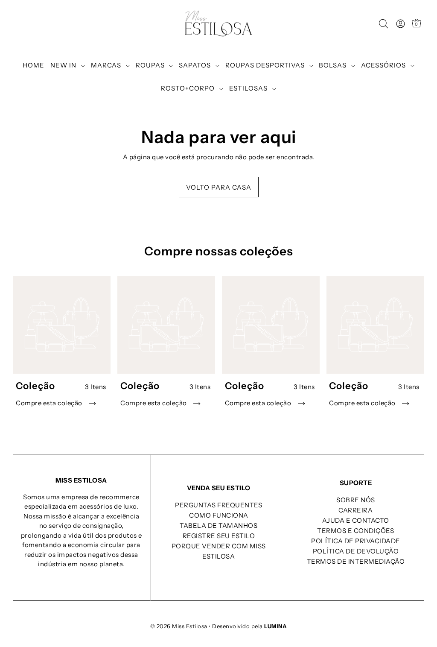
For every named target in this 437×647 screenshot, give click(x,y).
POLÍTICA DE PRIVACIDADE (355, 541)
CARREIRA (355, 510)
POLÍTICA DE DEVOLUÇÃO (356, 551)
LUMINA (275, 626)
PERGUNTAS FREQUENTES (218, 505)
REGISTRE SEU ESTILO (219, 536)
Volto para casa (218, 187)
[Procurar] (383, 24)
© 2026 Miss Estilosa (178, 626)
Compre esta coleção (50, 403)
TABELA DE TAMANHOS (218, 525)
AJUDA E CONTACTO (355, 520)
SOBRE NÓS (355, 500)
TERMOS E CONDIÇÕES (355, 531)
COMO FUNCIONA (218, 515)
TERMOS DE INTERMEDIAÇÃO (356, 561)
